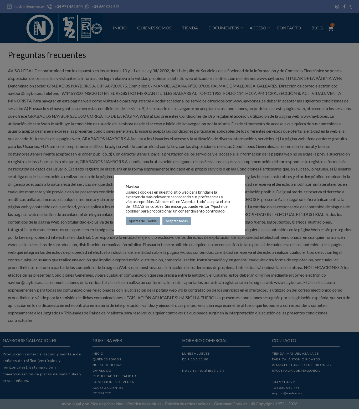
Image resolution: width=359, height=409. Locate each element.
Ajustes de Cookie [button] (143, 221)
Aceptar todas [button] (177, 221)
